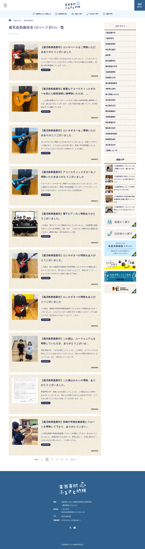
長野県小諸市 (110, 89)
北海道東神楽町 (111, 134)
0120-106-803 (66, 516)
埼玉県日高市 (110, 100)
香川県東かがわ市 (112, 94)
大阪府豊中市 (110, 33)
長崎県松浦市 (110, 139)
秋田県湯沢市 (110, 122)
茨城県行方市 (110, 77)
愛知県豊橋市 (110, 111)
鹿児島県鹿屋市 (45, 69)
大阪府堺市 (109, 38)
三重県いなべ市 (111, 150)
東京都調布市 (110, 61)
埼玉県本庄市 (110, 106)
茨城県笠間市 (110, 44)
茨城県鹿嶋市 (110, 117)
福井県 (108, 55)
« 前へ (36, 459)
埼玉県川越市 (110, 49)
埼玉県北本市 (110, 145)
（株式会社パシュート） (69, 505)
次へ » (73, 459)
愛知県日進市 (110, 128)
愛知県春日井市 (111, 66)
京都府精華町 (110, 72)
